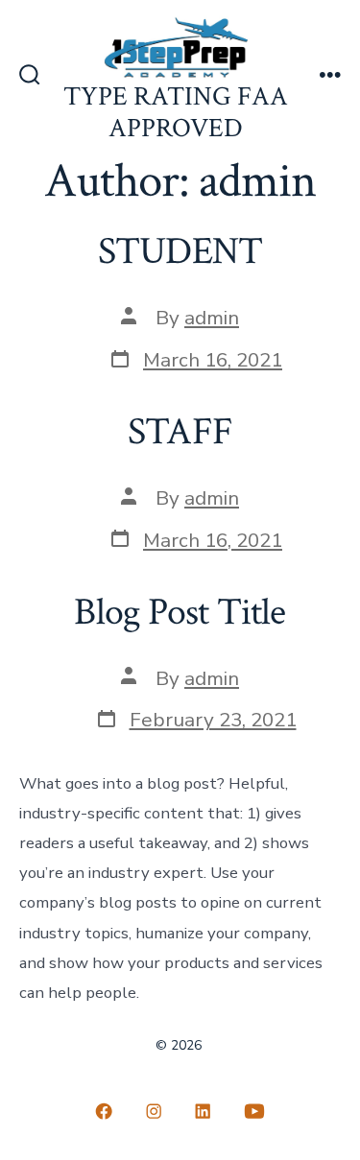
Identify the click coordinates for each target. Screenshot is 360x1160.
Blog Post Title (179, 612)
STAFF (180, 432)
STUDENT (180, 251)
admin (211, 317)
